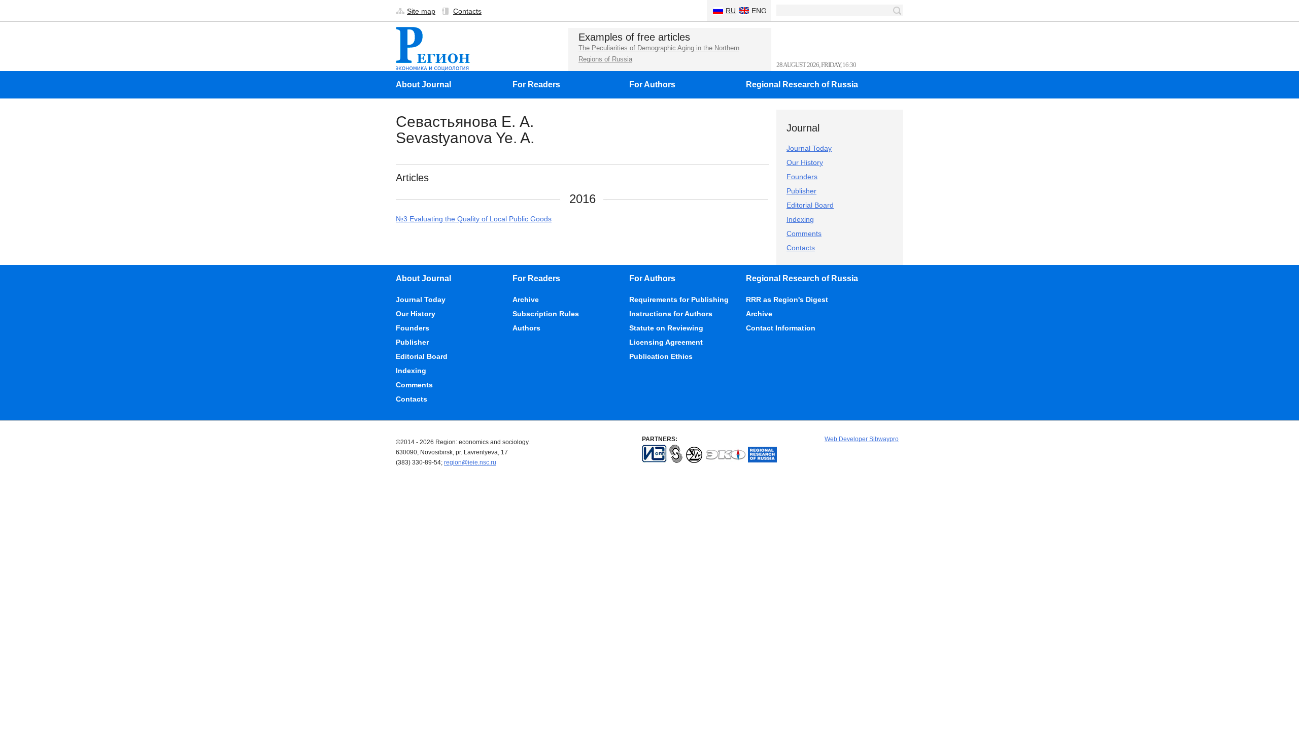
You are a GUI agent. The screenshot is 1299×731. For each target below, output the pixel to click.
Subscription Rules (545, 314)
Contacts (467, 11)
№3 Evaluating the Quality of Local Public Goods (474, 219)
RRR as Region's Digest (787, 299)
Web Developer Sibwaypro (862, 439)
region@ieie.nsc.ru (470, 462)
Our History (805, 162)
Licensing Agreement (666, 342)
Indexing (800, 219)
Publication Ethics (661, 356)
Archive (525, 299)
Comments (804, 233)
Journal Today (809, 148)
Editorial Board (810, 205)
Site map (421, 11)
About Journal (423, 84)
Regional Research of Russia (802, 84)
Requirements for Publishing (679, 299)
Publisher (801, 191)
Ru (731, 11)
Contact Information (780, 328)
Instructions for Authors (670, 314)
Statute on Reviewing (666, 328)
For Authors (652, 84)
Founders (802, 177)
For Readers (536, 84)
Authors (526, 328)
